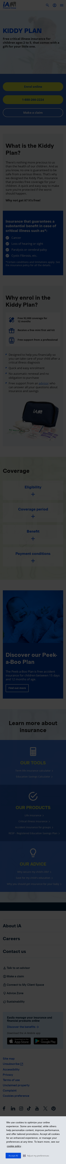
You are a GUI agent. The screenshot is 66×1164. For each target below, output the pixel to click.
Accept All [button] (13, 1155)
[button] (36, 1155)
